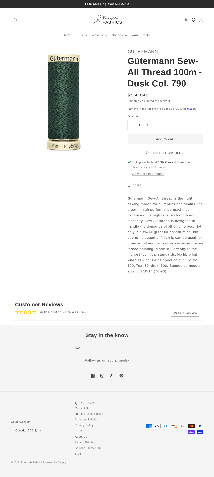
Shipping (133, 101)
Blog (78, 453)
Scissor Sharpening (88, 448)
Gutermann (143, 51)
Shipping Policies (86, 419)
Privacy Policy (84, 425)
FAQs (78, 431)
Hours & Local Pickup (89, 413)
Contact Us (82, 408)
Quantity (133, 116)
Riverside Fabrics (31, 462)
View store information (148, 174)
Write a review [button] (185, 313)
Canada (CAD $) (26, 430)
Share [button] (136, 185)
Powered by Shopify (55, 462)
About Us (81, 436)
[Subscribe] (141, 348)
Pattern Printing (85, 442)
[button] (15, 20)
